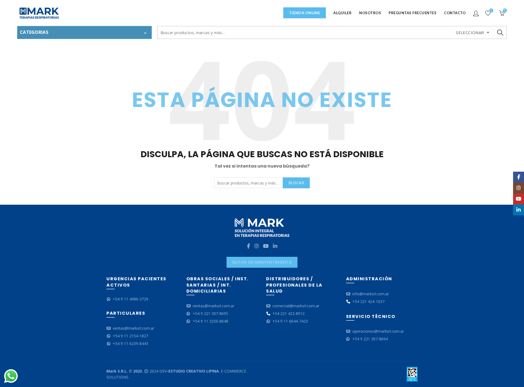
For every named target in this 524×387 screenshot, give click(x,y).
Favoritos (491, 10)
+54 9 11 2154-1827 (130, 335)
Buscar (500, 32)
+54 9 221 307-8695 (210, 313)
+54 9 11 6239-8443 (130, 343)
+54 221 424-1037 (368, 301)
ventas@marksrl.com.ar (133, 328)
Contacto (455, 13)
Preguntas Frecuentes (412, 13)
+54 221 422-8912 (288, 313)
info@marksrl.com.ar (370, 293)
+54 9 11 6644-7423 (290, 321)
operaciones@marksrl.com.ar (378, 331)
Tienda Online (304, 12)
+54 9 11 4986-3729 (130, 299)
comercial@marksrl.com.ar (295, 305)
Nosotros (370, 13)
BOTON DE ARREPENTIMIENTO (262, 262)
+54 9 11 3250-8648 (210, 321)
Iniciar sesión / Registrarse (476, 13)
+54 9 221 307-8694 (370, 338)
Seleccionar (470, 32)
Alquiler (342, 13)
